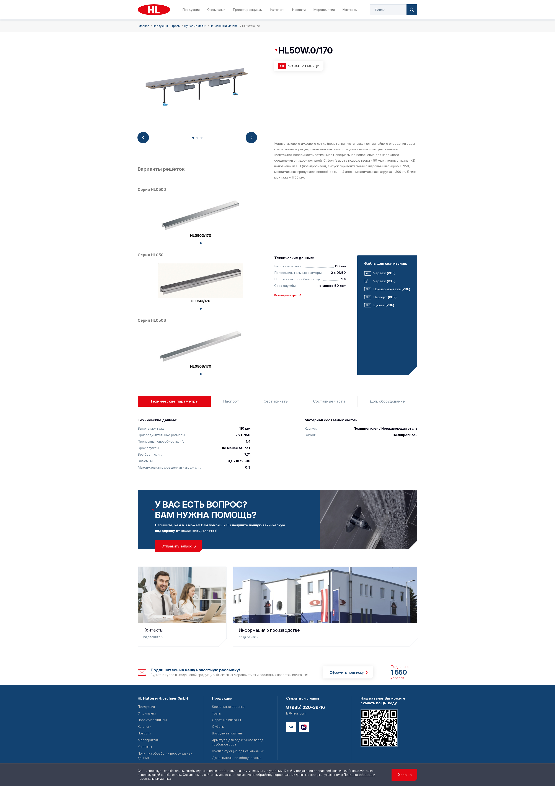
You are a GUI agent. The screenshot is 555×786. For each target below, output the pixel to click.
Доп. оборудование (387, 401)
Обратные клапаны (226, 720)
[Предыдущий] (143, 137)
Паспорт (231, 401)
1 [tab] (193, 138)
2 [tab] (197, 138)
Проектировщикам (248, 10)
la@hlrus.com (296, 713)
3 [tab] (201, 138)
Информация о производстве (269, 630)
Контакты (349, 10)
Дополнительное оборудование (236, 758)
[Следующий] (251, 137)
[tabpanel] (197, 88)
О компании (216, 10)
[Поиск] (411, 9)
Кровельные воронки (228, 707)
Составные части (329, 401)
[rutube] (304, 727)
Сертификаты (276, 401)
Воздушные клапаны (227, 733)
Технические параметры (174, 401)
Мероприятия (324, 10)
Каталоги (277, 10)
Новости (299, 10)
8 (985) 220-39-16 (305, 707)
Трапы (216, 713)
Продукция (191, 10)
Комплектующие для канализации (238, 751)
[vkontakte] (291, 727)
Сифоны (218, 726)
